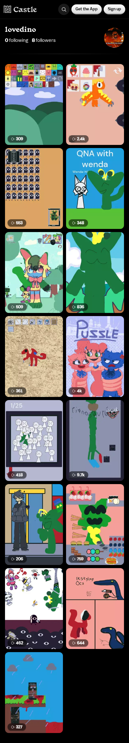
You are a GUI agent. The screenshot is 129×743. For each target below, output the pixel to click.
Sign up (114, 9)
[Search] (64, 9)
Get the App (86, 9)
